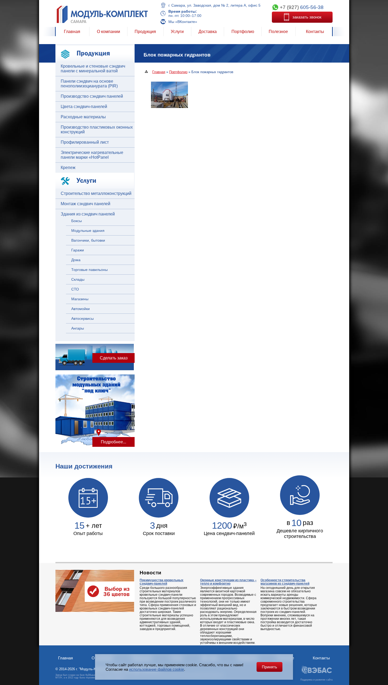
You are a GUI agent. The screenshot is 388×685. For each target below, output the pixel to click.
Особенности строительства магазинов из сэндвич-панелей (285, 581)
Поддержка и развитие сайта (316, 679)
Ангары (77, 328)
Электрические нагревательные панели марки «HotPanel (92, 154)
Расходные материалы (83, 117)
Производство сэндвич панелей (92, 96)
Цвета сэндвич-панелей (84, 106)
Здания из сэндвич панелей (88, 214)
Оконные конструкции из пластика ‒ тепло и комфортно (228, 581)
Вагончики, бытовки (88, 240)
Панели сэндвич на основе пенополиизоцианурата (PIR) (89, 83)
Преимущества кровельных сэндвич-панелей (161, 581)
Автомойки (80, 309)
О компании (108, 31)
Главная (72, 31)
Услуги (177, 31)
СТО (75, 289)
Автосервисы (82, 318)
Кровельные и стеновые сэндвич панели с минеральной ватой (93, 68)
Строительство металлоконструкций (96, 193)
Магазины (79, 299)
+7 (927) (302, 7)
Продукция (145, 31)
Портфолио (242, 31)
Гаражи (77, 250)
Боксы (76, 221)
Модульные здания (88, 230)
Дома (76, 260)
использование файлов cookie (156, 669)
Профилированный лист (85, 142)
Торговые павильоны (89, 270)
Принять (269, 667)
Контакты (315, 31)
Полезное (278, 31)
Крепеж (68, 167)
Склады (77, 279)
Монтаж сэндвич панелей (85, 203)
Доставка (207, 31)
